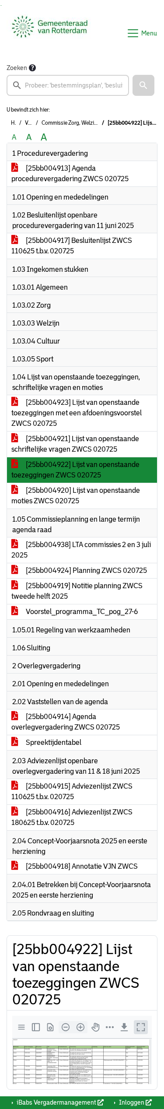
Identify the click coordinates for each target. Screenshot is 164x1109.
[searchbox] (68, 85)
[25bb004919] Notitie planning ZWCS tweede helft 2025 (77, 591)
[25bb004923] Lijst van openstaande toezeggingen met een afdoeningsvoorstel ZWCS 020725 (76, 413)
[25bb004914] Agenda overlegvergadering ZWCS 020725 (65, 722)
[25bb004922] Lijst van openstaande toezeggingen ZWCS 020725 (75, 470)
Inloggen (132, 1102)
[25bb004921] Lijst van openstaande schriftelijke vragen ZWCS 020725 (75, 444)
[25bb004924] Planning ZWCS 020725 (85, 570)
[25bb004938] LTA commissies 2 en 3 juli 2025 (81, 550)
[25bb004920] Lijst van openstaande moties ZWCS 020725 (75, 496)
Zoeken (17, 67)
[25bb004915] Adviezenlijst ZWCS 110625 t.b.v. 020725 (72, 791)
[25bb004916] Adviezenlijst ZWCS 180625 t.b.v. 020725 (72, 817)
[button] (143, 85)
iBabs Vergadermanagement (56, 1102)
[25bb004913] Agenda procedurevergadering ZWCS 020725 (70, 173)
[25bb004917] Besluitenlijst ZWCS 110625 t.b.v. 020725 (71, 246)
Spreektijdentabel (52, 742)
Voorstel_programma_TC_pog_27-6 (81, 611)
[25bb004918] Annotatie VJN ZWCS (81, 866)
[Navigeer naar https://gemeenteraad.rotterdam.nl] (50, 33)
